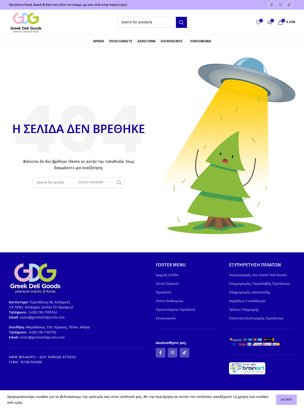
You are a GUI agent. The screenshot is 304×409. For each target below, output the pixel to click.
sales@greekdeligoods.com (42, 317)
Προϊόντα (163, 292)
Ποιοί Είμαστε (167, 283)
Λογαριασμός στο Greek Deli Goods (258, 275)
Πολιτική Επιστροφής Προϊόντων (256, 318)
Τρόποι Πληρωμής (244, 309)
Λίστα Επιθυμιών (169, 301)
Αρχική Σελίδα (167, 275)
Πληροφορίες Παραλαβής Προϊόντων (259, 283)
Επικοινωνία (166, 318)
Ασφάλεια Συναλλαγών (247, 301)
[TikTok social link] (289, 4)
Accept (286, 399)
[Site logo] (26, 22)
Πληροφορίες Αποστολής (249, 292)
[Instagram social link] (280, 4)
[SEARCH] (181, 22)
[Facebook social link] (271, 4)
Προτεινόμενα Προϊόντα (175, 309)
